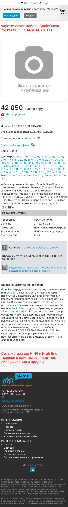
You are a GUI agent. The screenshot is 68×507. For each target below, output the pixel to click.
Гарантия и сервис (14, 451)
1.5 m (43, 156)
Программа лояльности (17, 433)
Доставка (9, 447)
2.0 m (7, 172)
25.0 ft (59, 159)
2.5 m (7, 166)
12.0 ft (14, 175)
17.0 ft (35, 156)
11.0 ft (13, 162)
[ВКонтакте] (3, 206)
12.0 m (16, 172)
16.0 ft (22, 162)
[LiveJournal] (13, 206)
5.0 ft (25, 172)
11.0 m (47, 175)
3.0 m (40, 159)
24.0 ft (5, 159)
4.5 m (13, 159)
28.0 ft (32, 159)
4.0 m (22, 175)
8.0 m (38, 175)
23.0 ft (22, 159)
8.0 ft (47, 162)
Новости (9, 426)
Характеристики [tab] (14, 213)
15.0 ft (39, 169)
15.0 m (51, 172)
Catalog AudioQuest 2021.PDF (40, 247)
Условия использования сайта (20, 436)
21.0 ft (59, 172)
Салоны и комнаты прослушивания (23, 457)
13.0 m (58, 166)
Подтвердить (11, 15)
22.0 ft (49, 159)
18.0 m (5, 169)
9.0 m (15, 166)
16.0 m (33, 166)
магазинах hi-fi (14, 311)
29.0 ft (14, 169)
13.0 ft (56, 162)
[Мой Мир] (9, 206)
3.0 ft (22, 169)
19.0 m (24, 166)
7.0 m (30, 162)
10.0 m (39, 162)
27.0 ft (27, 156)
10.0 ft (33, 172)
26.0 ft (5, 175)
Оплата (8, 444)
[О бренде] (38, 137)
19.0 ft (59, 156)
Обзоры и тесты (13, 430)
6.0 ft (30, 169)
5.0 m (30, 175)
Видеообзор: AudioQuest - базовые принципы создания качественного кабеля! (37, 269)
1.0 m (42, 166)
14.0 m (56, 175)
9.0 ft (57, 169)
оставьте (12, 292)
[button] (34, 115)
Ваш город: (36, 3)
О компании (10, 423)
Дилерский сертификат (16, 145)
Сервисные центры (14, 454)
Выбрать (30, 15)
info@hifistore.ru (14, 401)
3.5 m (41, 172)
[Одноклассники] (6, 206)
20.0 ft (48, 169)
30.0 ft (5, 162)
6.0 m (49, 166)
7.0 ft (51, 156)
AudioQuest (29, 138)
